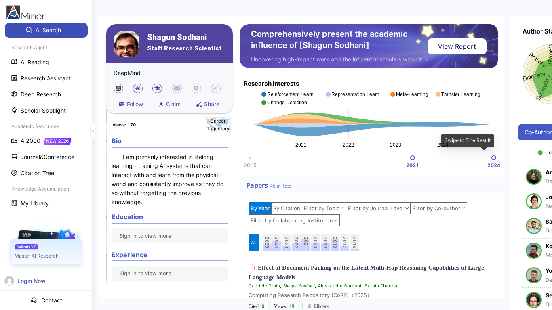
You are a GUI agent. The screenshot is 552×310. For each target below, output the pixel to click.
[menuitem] (46, 30)
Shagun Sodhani (177, 37)
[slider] (412, 158)
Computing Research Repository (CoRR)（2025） (310, 295)
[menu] (46, 117)
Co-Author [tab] (538, 132)
